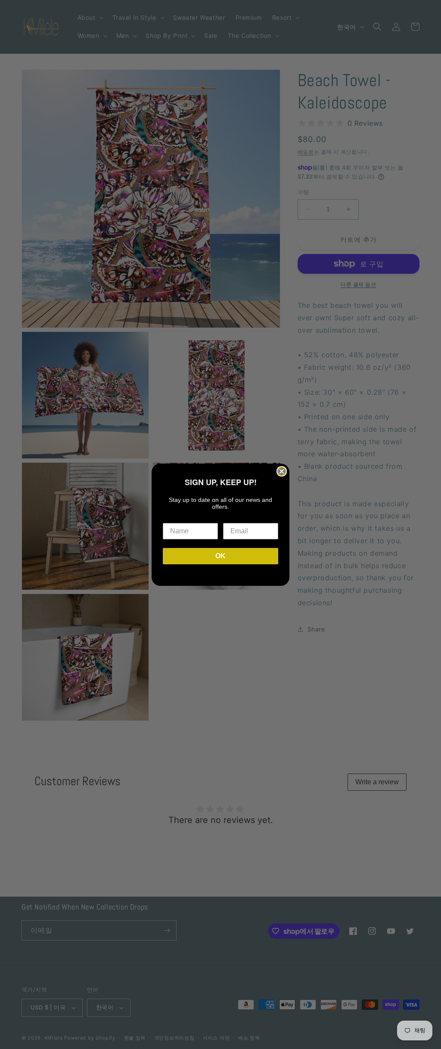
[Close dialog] (281, 471)
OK (220, 556)
